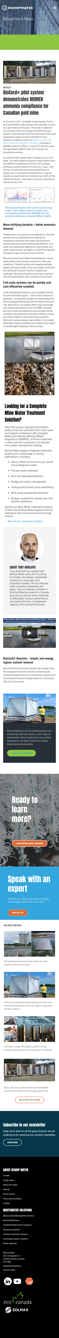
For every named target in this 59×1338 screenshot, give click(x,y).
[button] (54, 8)
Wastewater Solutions (17, 1210)
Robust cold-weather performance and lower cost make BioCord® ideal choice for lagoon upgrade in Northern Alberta (28, 1005)
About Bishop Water (15, 1169)
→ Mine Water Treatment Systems (24, 521)
